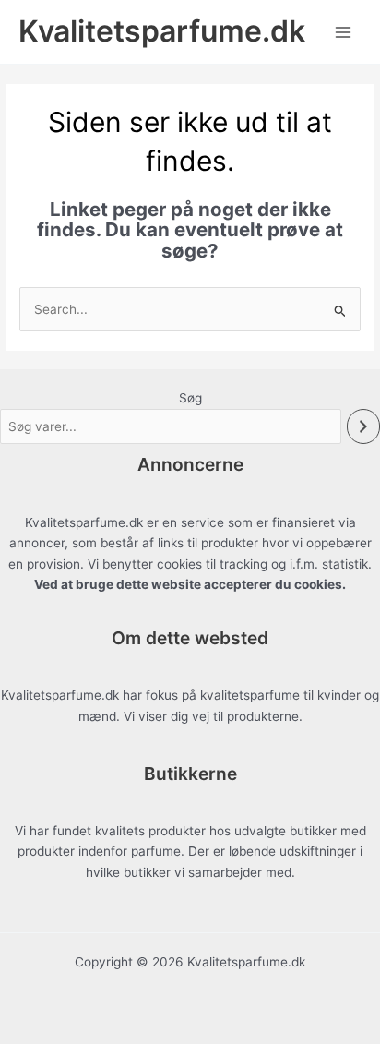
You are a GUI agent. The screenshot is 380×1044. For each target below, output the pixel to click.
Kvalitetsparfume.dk (161, 31)
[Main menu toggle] (344, 32)
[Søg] (363, 427)
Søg (190, 397)
